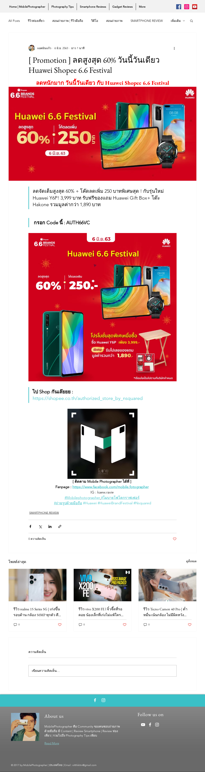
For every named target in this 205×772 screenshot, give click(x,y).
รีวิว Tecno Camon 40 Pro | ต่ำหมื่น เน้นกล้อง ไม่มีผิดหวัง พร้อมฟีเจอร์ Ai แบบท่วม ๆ (165, 612)
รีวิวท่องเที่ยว (36, 21)
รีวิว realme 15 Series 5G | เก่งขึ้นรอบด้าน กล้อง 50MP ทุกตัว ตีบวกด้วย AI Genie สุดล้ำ (37, 612)
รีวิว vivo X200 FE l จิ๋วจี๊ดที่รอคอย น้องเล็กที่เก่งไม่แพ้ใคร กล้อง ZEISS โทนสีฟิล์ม (100, 612)
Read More (51, 743)
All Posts (14, 21)
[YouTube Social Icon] (194, 6)
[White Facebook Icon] (94, 700)
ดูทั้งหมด (191, 561)
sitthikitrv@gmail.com (84, 765)
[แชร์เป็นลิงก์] (60, 526)
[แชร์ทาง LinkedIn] (50, 526)
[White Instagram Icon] (103, 700)
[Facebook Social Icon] (178, 6)
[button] (191, 20)
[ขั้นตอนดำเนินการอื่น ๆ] (174, 48)
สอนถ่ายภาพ (114, 21)
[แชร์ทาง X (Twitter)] (40, 526)
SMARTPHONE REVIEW (147, 21)
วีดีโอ (94, 21)
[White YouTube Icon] (143, 724)
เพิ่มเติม (176, 21)
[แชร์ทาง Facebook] (30, 526)
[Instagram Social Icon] (186, 6)
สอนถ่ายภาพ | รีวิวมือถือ (67, 21)
